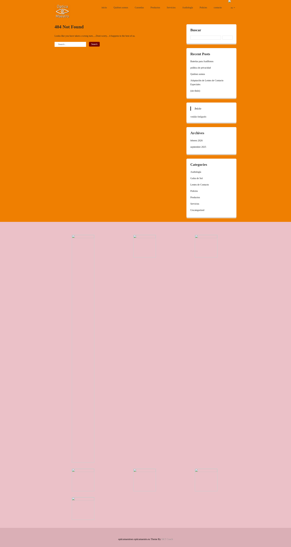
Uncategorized (197, 210)
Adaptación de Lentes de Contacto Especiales (206, 82)
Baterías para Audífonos (201, 61)
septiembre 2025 (198, 147)
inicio (104, 7)
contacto (218, 7)
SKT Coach (167, 539)
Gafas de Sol (196, 178)
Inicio (198, 108)
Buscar (195, 30)
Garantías (139, 7)
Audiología (187, 7)
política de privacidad (200, 67)
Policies (203, 7)
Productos (155, 7)
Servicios (171, 7)
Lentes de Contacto (199, 184)
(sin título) (195, 90)
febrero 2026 (196, 140)
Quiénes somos (121, 7)
